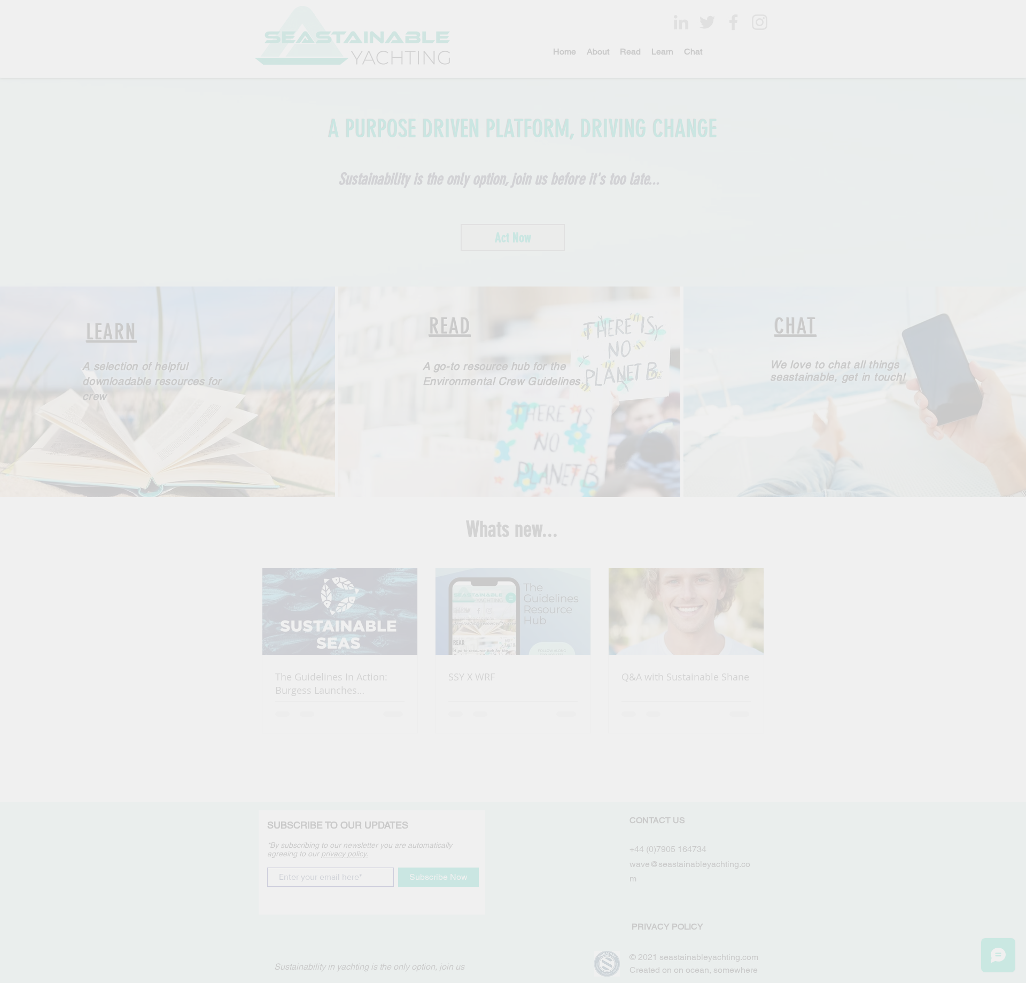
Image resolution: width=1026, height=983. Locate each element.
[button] (678, 394)
